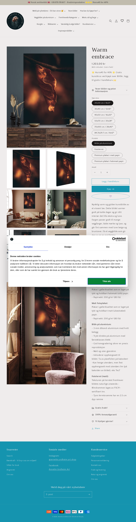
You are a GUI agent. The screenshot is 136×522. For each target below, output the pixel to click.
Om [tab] (107, 247)
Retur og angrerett (99, 474)
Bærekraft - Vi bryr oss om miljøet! (22, 461)
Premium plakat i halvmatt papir (109, 161)
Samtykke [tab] (28, 247)
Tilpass (66, 281)
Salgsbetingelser (98, 456)
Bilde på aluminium (103, 143)
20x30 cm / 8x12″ (102, 103)
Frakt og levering (98, 470)
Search (10, 456)
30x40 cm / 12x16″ (103, 109)
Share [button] (97, 428)
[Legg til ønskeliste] (110, 196)
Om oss (10, 474)
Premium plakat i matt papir (107, 155)
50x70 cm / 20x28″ (103, 121)
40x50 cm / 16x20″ (103, 115)
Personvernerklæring (100, 461)
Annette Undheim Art (59, 469)
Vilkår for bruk (13, 465)
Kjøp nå (110, 189)
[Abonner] (89, 494)
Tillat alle (107, 281)
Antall (94, 167)
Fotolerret (99, 149)
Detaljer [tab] (68, 247)
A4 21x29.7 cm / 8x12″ (104, 133)
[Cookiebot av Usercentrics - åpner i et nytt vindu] (114, 239)
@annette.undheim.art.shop (62, 459)
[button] (110, 21)
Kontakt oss (96, 465)
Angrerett (11, 470)
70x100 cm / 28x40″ (104, 127)
